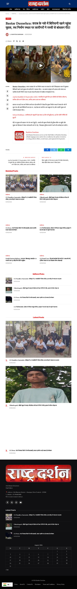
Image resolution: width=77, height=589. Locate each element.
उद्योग (42, 9)
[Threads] (7, 108)
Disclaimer (38, 584)
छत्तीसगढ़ (17, 9)
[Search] (69, 4)
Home (16, 584)
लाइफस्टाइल (56, 9)
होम (11, 9)
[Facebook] (7, 91)
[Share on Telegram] (23, 41)
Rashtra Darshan (17, 34)
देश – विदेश (26, 9)
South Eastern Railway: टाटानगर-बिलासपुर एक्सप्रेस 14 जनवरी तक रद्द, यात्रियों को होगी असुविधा (21, 259)
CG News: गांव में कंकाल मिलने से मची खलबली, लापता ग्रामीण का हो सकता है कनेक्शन (21, 229)
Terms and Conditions (49, 584)
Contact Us (30, 584)
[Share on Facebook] (13, 41)
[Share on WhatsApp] (19, 41)
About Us (22, 584)
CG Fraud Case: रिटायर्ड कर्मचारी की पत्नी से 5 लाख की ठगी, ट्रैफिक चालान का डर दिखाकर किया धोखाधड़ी (55, 259)
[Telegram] (7, 100)
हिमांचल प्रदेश (67, 9)
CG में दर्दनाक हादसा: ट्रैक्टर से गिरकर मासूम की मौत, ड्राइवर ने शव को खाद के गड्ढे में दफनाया (55, 229)
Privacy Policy (61, 584)
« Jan (7, 570)
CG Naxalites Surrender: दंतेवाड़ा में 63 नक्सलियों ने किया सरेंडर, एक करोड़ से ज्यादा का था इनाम (21, 198)
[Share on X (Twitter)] (16, 41)
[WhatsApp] (7, 104)
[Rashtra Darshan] (38, 4)
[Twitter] (7, 95)
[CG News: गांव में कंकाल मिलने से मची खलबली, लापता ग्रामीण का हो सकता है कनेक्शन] (21, 214)
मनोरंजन (35, 9)
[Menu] (8, 4)
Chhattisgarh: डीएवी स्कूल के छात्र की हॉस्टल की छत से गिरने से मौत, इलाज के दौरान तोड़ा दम (54, 198)
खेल (48, 9)
